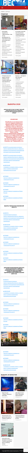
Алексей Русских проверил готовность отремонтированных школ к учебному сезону (7, 441)
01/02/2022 (18, 80)
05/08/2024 (4, 43)
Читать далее (4, 57)
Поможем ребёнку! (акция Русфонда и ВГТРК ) (19, 417)
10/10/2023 (18, 37)
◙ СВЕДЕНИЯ (6, 291)
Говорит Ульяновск (5, 388)
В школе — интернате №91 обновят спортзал (20, 77)
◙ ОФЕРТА (6, 279)
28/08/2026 (4, 397)
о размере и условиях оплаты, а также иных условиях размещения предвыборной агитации (13, 294)
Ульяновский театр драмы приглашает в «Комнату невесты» (7, 417)
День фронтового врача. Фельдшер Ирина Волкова (19, 394)
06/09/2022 (4, 83)
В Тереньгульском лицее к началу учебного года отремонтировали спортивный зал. (6, 78)
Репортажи (4, 28)
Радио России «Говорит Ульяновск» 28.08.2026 (7, 394)
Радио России (4, 389)
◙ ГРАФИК (5, 176)
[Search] (25, 7)
